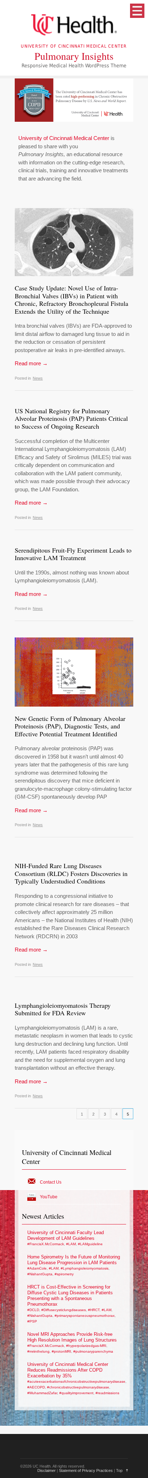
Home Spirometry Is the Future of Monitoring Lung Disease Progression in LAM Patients (73, 1259)
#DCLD (33, 1310)
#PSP (32, 1321)
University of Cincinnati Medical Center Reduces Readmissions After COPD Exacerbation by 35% (67, 1370)
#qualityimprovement (76, 1393)
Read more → (31, 363)
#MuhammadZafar (42, 1393)
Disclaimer (46, 1470)
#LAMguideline (90, 1244)
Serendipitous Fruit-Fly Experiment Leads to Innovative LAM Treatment (73, 554)
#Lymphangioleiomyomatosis (84, 1268)
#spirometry (64, 1274)
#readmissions (107, 1393)
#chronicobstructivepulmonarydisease (78, 1387)
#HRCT (94, 1310)
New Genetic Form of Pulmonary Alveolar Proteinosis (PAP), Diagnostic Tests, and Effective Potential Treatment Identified (70, 726)
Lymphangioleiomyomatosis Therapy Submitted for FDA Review (63, 1009)
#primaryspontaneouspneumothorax (85, 1316)
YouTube (48, 1196)
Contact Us (50, 1182)
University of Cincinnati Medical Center (63, 138)
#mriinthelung (38, 1351)
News (38, 378)
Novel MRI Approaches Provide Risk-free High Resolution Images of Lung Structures (72, 1337)
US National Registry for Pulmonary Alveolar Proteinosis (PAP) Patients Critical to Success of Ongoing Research (71, 418)
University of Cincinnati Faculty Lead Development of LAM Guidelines (65, 1235)
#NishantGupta (39, 1274)
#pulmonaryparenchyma (93, 1351)
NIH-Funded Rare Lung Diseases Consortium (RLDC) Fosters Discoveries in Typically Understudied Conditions (71, 873)
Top (119, 1470)
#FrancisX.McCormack (45, 1244)
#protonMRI (61, 1351)
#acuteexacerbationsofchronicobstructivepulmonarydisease (76, 1381)
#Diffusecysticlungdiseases (63, 1310)
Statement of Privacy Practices (86, 1470)
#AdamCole (37, 1268)
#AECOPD (36, 1387)
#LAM (71, 1244)
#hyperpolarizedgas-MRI (86, 1346)
